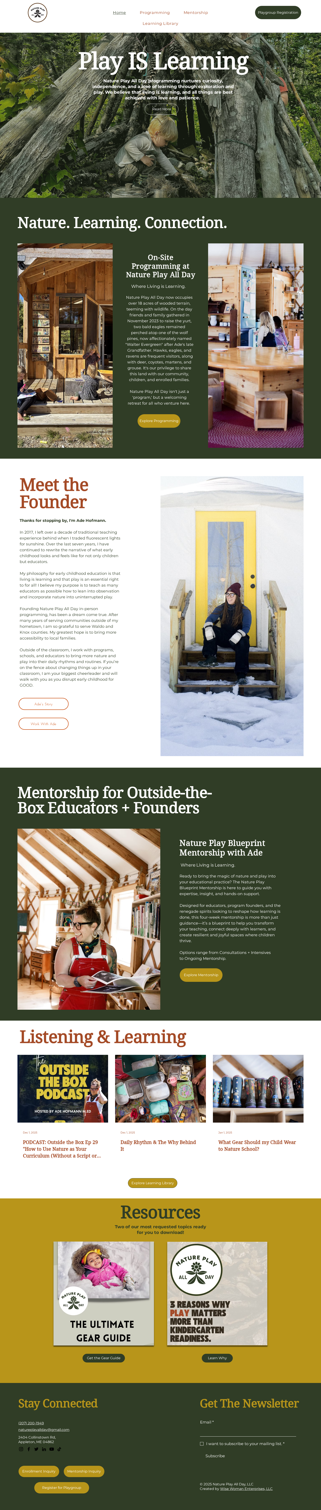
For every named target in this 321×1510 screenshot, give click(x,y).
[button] (104, 1358)
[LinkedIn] (44, 1449)
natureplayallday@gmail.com (43, 1430)
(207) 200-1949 (31, 1423)
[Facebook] (28, 1449)
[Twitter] (36, 1449)
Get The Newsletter (249, 1403)
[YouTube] (51, 1449)
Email (207, 1422)
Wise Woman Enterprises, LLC (246, 1489)
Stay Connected (58, 1403)
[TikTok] (59, 1449)
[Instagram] (21, 1449)
